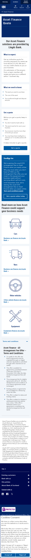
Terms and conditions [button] (10, 342)
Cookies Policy (6, 551)
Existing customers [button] (13, 475)
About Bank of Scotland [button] (14, 486)
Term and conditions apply (13, 191)
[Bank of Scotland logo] (4, 7)
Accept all (8, 555)
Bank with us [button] (10, 479)
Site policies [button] (10, 482)
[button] (28, 7)
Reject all (22, 555)
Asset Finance (8, 12)
